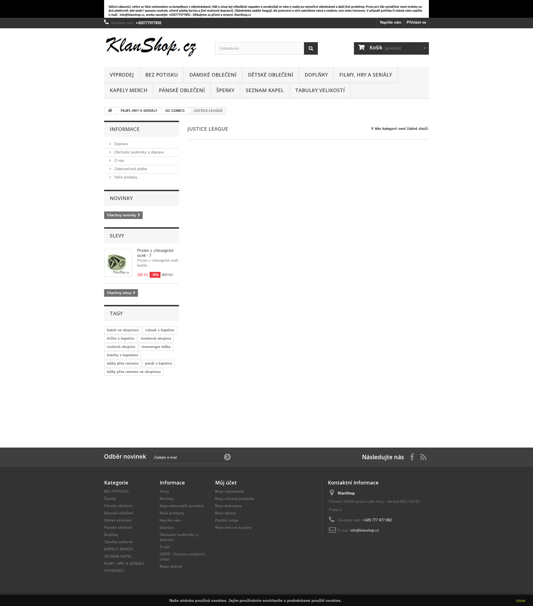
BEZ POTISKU (161, 74)
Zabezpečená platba (130, 169)
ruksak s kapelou (159, 330)
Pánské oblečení (182, 90)
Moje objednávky (229, 491)
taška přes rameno (123, 363)
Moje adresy (225, 513)
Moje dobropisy (228, 506)
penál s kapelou (158, 363)
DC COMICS (175, 111)
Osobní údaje (226, 520)
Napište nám (390, 22)
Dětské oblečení (270, 74)
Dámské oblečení (213, 74)
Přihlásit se (416, 22)
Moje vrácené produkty (234, 499)
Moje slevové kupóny (233, 528)
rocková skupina (121, 347)
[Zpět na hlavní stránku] (110, 110)
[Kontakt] (130, 407)
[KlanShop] (155, 46)
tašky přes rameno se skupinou (134, 372)
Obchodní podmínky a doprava (138, 152)
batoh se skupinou (123, 330)
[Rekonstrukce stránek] (266, 9)
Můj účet (226, 482)
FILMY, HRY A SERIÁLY (365, 74)
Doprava (120, 144)
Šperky (225, 90)
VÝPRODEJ (122, 74)
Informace (125, 129)
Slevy (117, 235)
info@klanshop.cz (364, 530)
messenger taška (156, 347)
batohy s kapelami (122, 355)
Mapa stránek (171, 566)
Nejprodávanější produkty (182, 506)
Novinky (121, 198)
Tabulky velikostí (320, 90)
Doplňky (316, 74)
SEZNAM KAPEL (265, 90)
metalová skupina (156, 338)
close (520, 600)
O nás (118, 160)
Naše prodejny (125, 177)
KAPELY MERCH (128, 90)
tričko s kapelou (120, 338)
